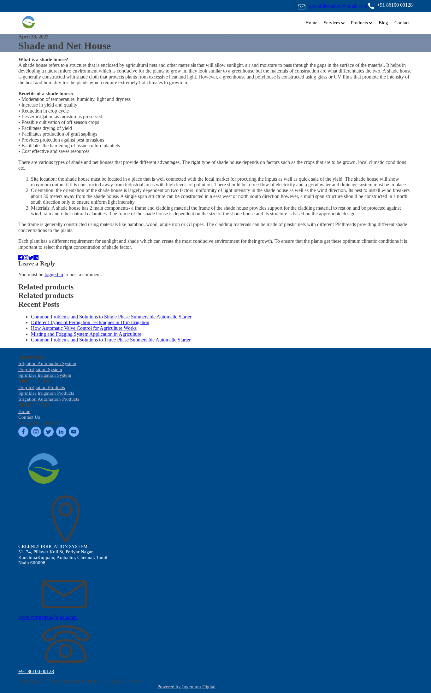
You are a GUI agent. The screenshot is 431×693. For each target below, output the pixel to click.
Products (359, 22)
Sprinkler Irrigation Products (46, 393)
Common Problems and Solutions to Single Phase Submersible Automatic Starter (111, 316)
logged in (53, 274)
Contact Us (29, 417)
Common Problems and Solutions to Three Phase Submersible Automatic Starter (111, 339)
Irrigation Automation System (47, 363)
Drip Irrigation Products (41, 387)
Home (311, 22)
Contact (402, 22)
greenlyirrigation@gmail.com (338, 6)
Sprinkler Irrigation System (44, 375)
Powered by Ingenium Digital (186, 686)
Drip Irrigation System (40, 369)
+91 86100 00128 (395, 5)
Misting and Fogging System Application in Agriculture (86, 334)
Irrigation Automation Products (48, 399)
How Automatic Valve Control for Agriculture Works (84, 328)
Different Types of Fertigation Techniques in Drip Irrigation (90, 322)
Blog (383, 22)
